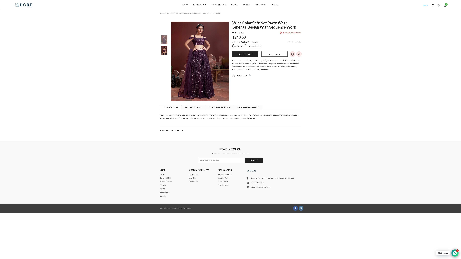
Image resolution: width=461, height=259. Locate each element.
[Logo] (29, 5)
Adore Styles (171, 208)
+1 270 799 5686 (257, 183)
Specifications (193, 107)
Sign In (425, 5)
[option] (200, 61)
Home (162, 13)
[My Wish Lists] (439, 5)
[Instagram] (301, 208)
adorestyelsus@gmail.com (260, 187)
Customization (255, 46)
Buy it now (274, 54)
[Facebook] (295, 208)
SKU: (234, 33)
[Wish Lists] (292, 54)
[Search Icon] (433, 5)
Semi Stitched (239, 46)
